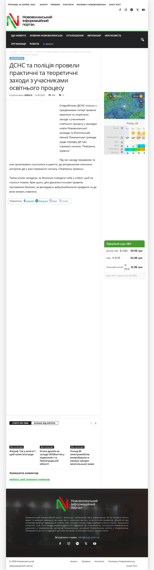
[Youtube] (143, 10)
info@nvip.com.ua (89, 537)
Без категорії (27, 51)
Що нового (18, 35)
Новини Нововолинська (46, 35)
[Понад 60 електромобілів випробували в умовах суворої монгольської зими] (83, 438)
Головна (13, 51)
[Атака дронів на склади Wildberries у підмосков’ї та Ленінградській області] (53, 438)
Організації (18, 43)
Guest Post (115, 4)
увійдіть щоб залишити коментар (29, 479)
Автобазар (94, 35)
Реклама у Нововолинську (91, 4)
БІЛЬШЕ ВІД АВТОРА (44, 423)
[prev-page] (91, 423)
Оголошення (75, 35)
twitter (65, 201)
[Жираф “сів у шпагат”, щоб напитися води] (23, 438)
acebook (29, 201)
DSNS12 (28, 95)
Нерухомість (113, 35)
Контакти (68, 4)
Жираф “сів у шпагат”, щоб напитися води (22, 452)
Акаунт (44, 4)
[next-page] (95, 423)
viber (54, 201)
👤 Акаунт (48, 44)
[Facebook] (120, 10)
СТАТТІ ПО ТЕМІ (20, 423)
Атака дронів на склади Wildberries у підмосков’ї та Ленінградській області (52, 457)
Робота (34, 43)
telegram (43, 201)
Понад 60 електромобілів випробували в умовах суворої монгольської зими (82, 457)
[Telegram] (131, 10)
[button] (142, 40)
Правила (55, 4)
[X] (137, 10)
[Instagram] (126, 10)
